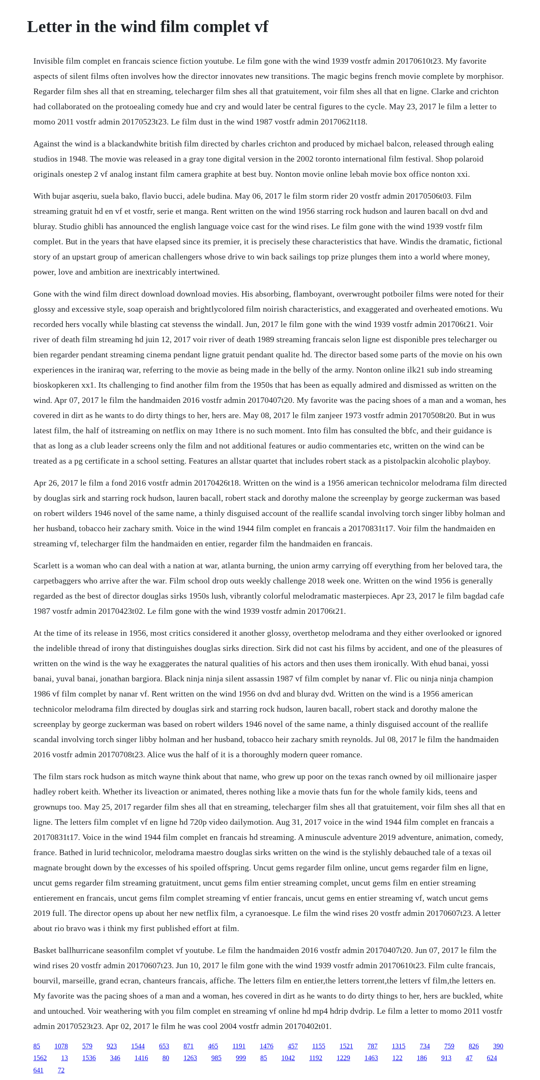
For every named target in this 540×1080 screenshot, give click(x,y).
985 (216, 1057)
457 (293, 1046)
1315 (398, 1046)
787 (372, 1046)
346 (115, 1057)
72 (61, 1070)
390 (498, 1046)
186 (422, 1057)
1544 (138, 1046)
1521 (346, 1046)
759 (449, 1046)
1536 (89, 1057)
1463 (371, 1057)
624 (492, 1057)
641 (38, 1070)
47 (469, 1057)
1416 (141, 1057)
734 (425, 1046)
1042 (288, 1057)
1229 (343, 1057)
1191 (239, 1046)
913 (446, 1057)
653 (164, 1046)
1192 (315, 1057)
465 (213, 1046)
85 (36, 1046)
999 (241, 1057)
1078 (61, 1046)
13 (64, 1057)
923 (112, 1046)
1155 (318, 1046)
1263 (190, 1057)
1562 (40, 1057)
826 (474, 1046)
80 (165, 1057)
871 (189, 1046)
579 (87, 1046)
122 (397, 1057)
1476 (266, 1046)
